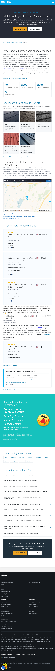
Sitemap (13, 650)
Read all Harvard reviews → (10, 365)
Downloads (31, 611)
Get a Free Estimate (35, 29)
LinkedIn (33, 654)
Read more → (47, 334)
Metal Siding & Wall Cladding (35, 582)
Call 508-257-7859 (19, 29)
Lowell (6, 461)
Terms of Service (18, 634)
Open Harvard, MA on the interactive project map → (17, 214)
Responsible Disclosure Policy (8, 646)
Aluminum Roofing (35, 12)
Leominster (13, 457)
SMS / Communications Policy (43, 637)
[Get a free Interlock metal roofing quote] (4, 666)
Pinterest (23, 654)
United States (10, 42)
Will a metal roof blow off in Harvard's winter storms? (22, 504)
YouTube (18, 654)
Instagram (9, 654)
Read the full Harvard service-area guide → (15, 78)
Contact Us (19, 650)
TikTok (28, 654)
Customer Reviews (6, 604)
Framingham (14, 461)
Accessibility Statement (7, 639)
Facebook (3, 654)
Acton (6, 457)
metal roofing (30, 20)
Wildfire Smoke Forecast (7, 626)
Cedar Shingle (4, 587)
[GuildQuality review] (12, 247)
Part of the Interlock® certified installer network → (17, 390)
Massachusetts (18, 42)
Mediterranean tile (20, 68)
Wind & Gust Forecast (6, 628)
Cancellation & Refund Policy (8, 641)
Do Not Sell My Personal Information (10, 637)
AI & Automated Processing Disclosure (26, 646)
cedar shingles (7, 68)
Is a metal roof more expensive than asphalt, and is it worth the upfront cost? (24, 527)
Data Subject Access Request (27, 637)
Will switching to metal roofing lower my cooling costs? (22, 521)
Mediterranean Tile (5, 591)
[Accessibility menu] (3, 668)
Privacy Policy (9, 634)
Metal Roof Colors (33, 609)
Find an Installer (5, 611)
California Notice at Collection (43, 641)
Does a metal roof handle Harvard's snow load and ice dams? (24, 475)
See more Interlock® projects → (12, 218)
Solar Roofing (4, 596)
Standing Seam (5, 593)
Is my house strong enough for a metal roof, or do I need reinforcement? (22, 498)
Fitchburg (29, 457)
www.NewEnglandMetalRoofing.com (16, 382)
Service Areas (4, 602)
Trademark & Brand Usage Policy (23, 644)
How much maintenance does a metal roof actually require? (23, 510)
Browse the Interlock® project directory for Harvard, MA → (19, 216)
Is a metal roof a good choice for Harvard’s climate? (21, 533)
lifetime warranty (31, 24)
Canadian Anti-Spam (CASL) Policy (40, 644)
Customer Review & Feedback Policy (40, 639)
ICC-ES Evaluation (33, 606)
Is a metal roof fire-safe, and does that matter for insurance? (24, 515)
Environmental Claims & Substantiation (34, 648)
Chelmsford (38, 457)
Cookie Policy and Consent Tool (31, 634)
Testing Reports (32, 604)
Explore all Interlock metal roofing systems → (15, 156)
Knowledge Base (33, 613)
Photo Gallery (4, 606)
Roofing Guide (4, 615)
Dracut (22, 461)
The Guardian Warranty (34, 602)
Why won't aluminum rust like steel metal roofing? (20, 480)
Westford (21, 457)
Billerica (46, 457)
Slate (2, 584)
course (40, 327)
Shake (2, 589)
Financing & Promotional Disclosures (26, 641)
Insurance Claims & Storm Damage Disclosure (12, 648)
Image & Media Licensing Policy (21, 639)
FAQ (46, 648)
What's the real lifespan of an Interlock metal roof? (21, 486)
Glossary (51, 648)
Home (4, 42)
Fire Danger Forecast (6, 624)
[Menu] (53, 2)
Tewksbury (29, 461)
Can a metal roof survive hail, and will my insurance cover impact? (25, 491)
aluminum (22, 20)
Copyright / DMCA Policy (7, 644)
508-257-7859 (32, 379)
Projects (3, 609)
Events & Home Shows (7, 613)
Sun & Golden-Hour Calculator (8, 621)
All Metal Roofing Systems (7, 582)
